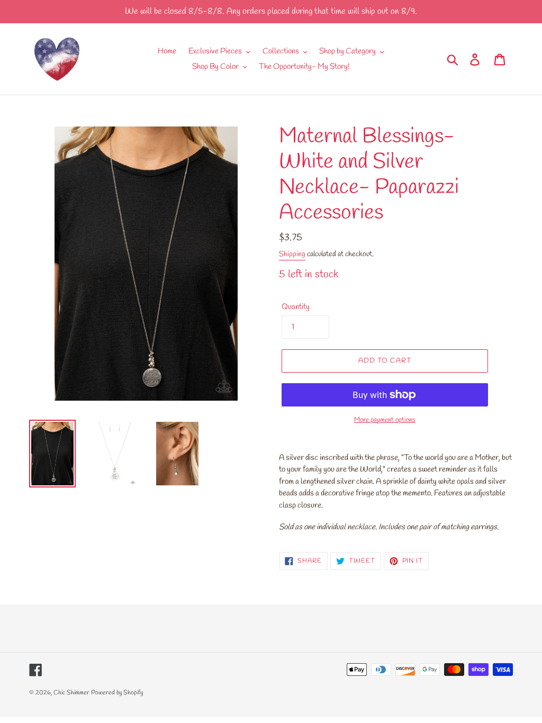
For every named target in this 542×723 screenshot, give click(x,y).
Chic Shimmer (71, 693)
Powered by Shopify (117, 693)
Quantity (296, 307)
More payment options (384, 419)
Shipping (292, 254)
